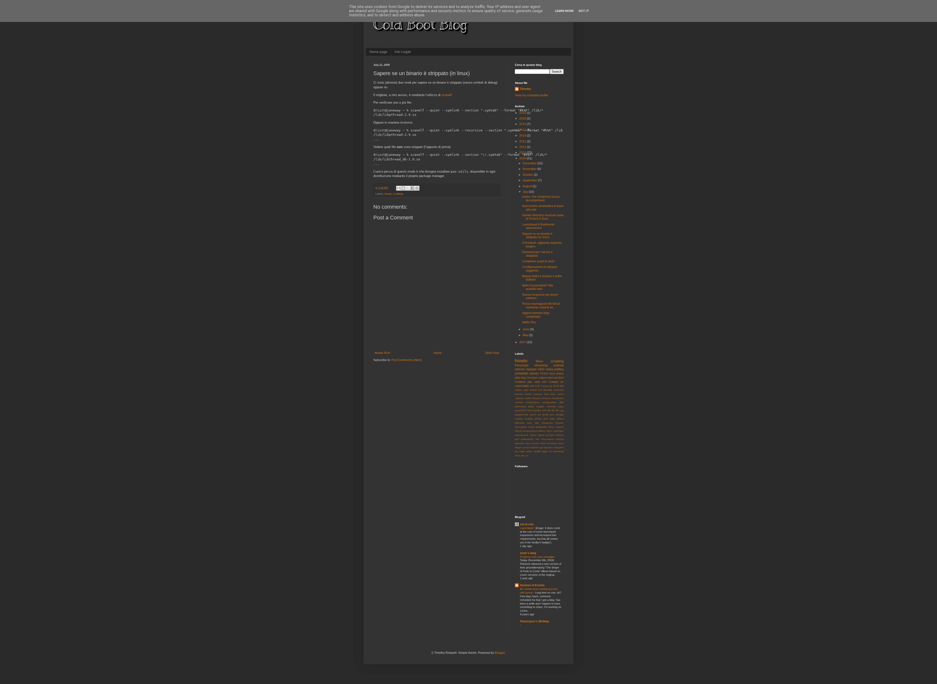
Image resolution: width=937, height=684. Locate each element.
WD (562, 386)
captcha (519, 398)
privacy (560, 435)
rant (544, 381)
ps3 (517, 439)
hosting (529, 418)
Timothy (525, 89)
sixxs (561, 443)
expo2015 (520, 410)
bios (546, 394)
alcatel (533, 390)
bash (552, 373)
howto (388, 193)
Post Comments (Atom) (406, 360)
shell (542, 443)
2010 (523, 152)
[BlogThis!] (403, 188)
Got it (584, 11)
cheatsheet (557, 398)
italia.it (560, 418)
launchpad (521, 427)
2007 (523, 342)
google (560, 414)
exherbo (551, 406)
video (529, 451)
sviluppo (554, 381)
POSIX (544, 373)
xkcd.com (527, 524)
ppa (530, 381)
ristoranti (519, 443)
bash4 (528, 394)
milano (541, 431)
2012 (523, 141)
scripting (398, 193)
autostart (559, 390)
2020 (523, 113)
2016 (523, 118)
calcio (560, 394)
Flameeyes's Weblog (534, 621)
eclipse (543, 377)
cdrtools (535, 398)
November (530, 169)
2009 (523, 158)
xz (526, 455)
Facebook (546, 386)
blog (552, 394)
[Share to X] (407, 188)
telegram (559, 447)
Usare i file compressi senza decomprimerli (541, 198)
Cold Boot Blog (420, 24)
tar (562, 381)
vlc (550, 451)
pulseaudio (527, 439)
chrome (520, 369)
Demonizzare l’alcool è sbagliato (537, 253)
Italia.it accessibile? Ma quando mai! (537, 287)
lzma (551, 427)
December (530, 163)
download (520, 406)
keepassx (547, 422)
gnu (552, 414)
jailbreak (519, 422)
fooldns (537, 410)
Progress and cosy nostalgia (537, 556)
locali (531, 427)
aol (540, 390)
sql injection (546, 447)
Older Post (492, 353)
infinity (538, 418)
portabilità (521, 373)
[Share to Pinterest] (417, 188)
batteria (538, 394)
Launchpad (527, 528)
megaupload (530, 431)
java (529, 422)
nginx (549, 431)
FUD (537, 386)
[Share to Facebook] (412, 188)
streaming (541, 365)
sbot (528, 443)
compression (532, 402)
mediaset (520, 381)
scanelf (446, 95)
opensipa (558, 431)
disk (561, 402)
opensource (521, 435)
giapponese (521, 414)
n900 (541, 369)
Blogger (500, 653)
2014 (523, 130)
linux (539, 361)
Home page (378, 52)
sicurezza (552, 443)
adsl (526, 390)
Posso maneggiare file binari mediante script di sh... (541, 305)
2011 (523, 147)
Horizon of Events (532, 585)
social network (530, 447)
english (540, 406)
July (526, 192)
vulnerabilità (522, 385)
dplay (531, 406)
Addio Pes (529, 322)
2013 (523, 135)
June (526, 329)
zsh (532, 385)
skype (518, 447)
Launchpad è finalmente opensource (538, 226)
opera (533, 435)
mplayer (531, 369)
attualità (547, 390)
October (528, 174)
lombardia (541, 427)
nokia (549, 369)
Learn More (564, 11)
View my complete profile (531, 95)
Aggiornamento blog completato (535, 314)
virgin (545, 451)
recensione (547, 439)
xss (523, 455)
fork (544, 410)
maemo (559, 427)
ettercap (552, 377)
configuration (549, 402)
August (528, 186)
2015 (523, 124)
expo (561, 406)
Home (438, 353)
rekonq (560, 439)
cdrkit (528, 398)
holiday (519, 418)
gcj (562, 410)
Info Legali (403, 52)
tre (516, 451)
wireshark (558, 451)
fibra (529, 410)
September (530, 180)
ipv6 (545, 418)
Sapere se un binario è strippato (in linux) (537, 235)
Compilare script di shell (538, 261)
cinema (519, 402)
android (558, 365)
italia (552, 418)
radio (537, 381)
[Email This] (398, 188)
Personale (522, 365)
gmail (545, 414)
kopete (560, 422)
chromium (532, 377)
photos (550, 435)
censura (545, 398)
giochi (533, 414)
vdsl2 (522, 451)
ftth (558, 410)
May (526, 335)
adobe (518, 390)
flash (561, 377)
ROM (556, 386)
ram (537, 439)
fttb (549, 410)
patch (541, 435)
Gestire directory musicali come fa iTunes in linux (543, 217)
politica (559, 369)
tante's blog (528, 553)
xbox (517, 455)
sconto (535, 443)
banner (519, 394)
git (539, 414)
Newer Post (382, 353)
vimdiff (537, 451)
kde (537, 422)
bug (523, 377)
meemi (518, 431)
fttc (553, 410)
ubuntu (534, 373)
